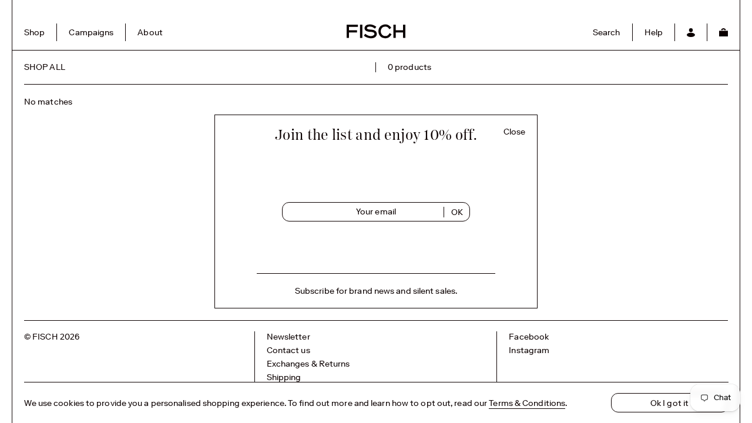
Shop (34, 32)
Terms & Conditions (527, 403)
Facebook (529, 336)
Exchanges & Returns (308, 363)
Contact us (288, 350)
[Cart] (723, 32)
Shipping (284, 377)
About (150, 32)
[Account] (690, 32)
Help (653, 32)
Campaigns (91, 32)
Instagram (529, 350)
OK (457, 212)
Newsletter (288, 336)
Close (514, 132)
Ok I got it (669, 403)
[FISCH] (376, 37)
